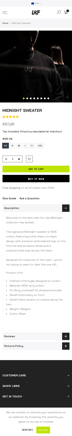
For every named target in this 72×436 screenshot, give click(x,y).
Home (5, 23)
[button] (11, 117)
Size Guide (9, 198)
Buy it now (36, 179)
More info (27, 429)
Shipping (26, 131)
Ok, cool (43, 430)
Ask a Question (30, 198)
